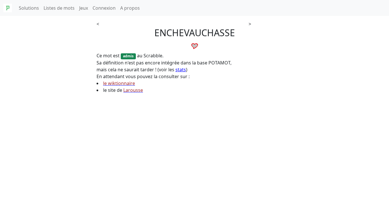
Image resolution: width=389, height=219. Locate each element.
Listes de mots (59, 8)
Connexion (104, 8)
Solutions (29, 8)
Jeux (83, 8)
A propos (130, 8)
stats (180, 69)
